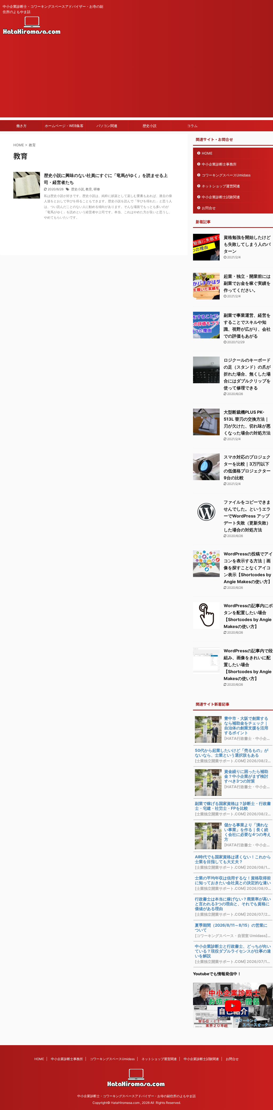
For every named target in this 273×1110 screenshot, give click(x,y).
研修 (97, 189)
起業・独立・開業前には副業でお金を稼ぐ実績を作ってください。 (247, 283)
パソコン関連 (107, 126)
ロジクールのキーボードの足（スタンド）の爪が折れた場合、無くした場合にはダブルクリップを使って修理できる (247, 373)
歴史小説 (149, 126)
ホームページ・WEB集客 (64, 126)
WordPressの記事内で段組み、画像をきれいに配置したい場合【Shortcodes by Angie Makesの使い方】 (248, 664)
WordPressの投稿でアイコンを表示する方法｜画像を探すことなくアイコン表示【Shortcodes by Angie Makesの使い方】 (248, 567)
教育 (89, 189)
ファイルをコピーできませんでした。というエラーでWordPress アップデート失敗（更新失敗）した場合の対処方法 (247, 515)
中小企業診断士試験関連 (221, 197)
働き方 (21, 126)
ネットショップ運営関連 (221, 186)
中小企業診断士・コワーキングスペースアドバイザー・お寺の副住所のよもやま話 (136, 1096)
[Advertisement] (136, 80)
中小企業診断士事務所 (219, 164)
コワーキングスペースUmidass (226, 175)
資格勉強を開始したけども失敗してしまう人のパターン (247, 244)
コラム (192, 126)
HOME (207, 153)
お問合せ (209, 208)
